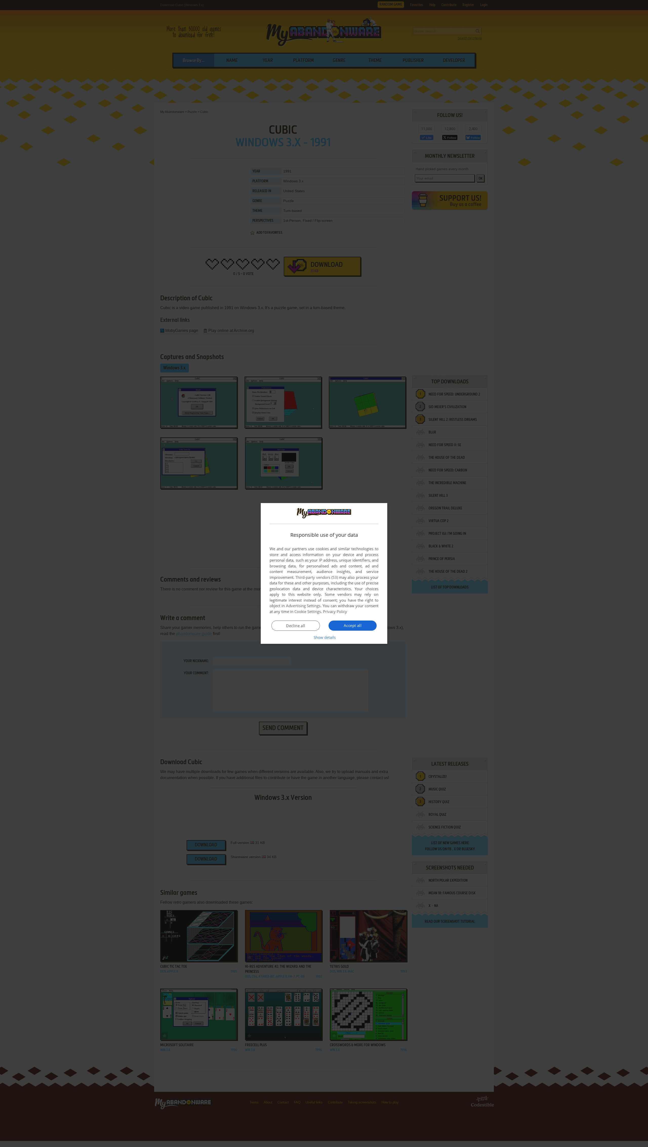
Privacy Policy (335, 611)
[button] (324, 637)
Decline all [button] (295, 625)
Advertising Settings (303, 605)
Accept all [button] (352, 625)
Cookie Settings (307, 611)
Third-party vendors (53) (316, 577)
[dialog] (324, 573)
